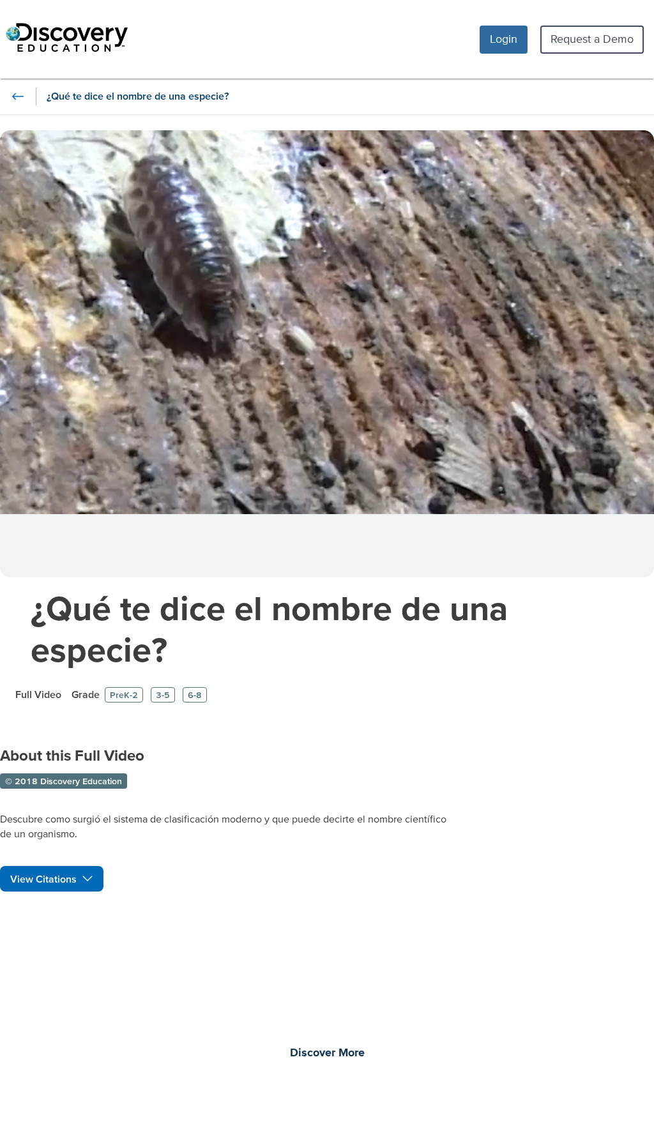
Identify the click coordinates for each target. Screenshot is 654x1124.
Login (503, 38)
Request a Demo (592, 38)
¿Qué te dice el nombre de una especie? (269, 628)
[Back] (18, 96)
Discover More (327, 1053)
